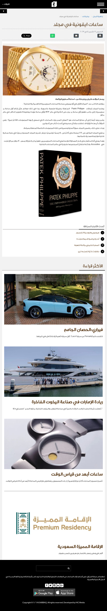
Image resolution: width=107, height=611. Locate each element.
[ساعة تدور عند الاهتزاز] (103, 11)
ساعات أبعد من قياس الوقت (77, 474)
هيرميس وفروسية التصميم (89, 233)
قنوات (6, 4)
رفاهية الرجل (98, 16)
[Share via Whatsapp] (52, 36)
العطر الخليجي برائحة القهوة (88, 245)
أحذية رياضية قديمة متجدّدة (89, 239)
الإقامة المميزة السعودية (80, 546)
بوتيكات (85, 16)
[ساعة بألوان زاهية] (3, 11)
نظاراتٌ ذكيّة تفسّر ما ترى (90, 251)
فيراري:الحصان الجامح (83, 329)
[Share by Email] (76, 36)
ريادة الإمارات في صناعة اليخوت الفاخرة (67, 402)
